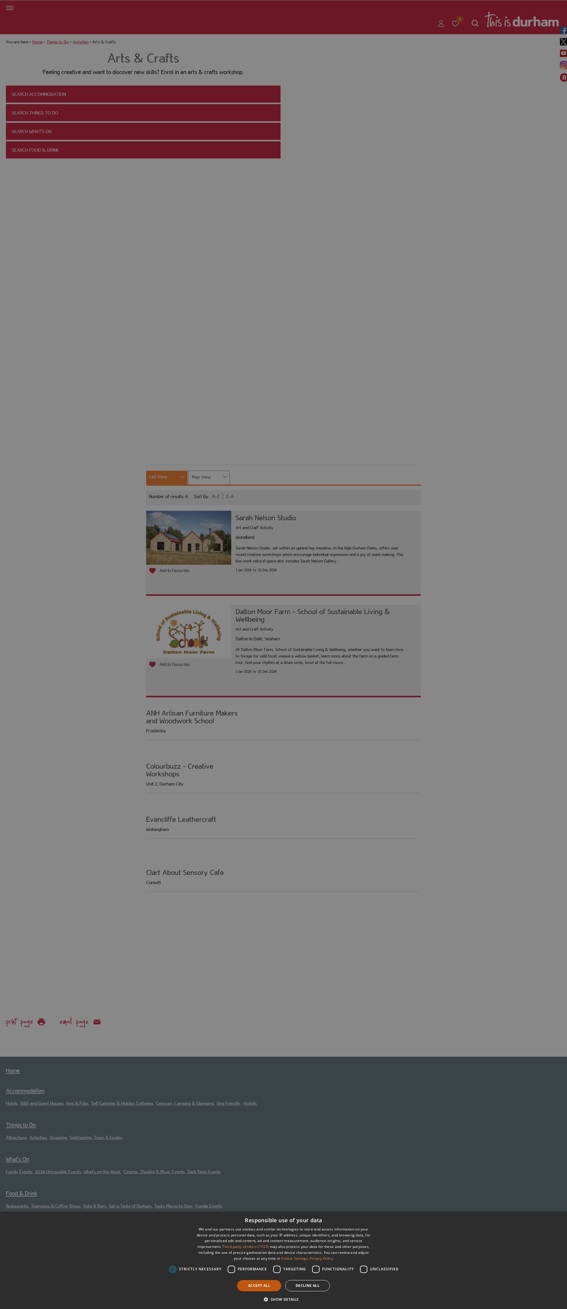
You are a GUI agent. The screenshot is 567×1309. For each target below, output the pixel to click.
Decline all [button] (308, 1285)
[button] (283, 1299)
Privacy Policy (321, 1258)
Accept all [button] (259, 1285)
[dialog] (283, 1260)
